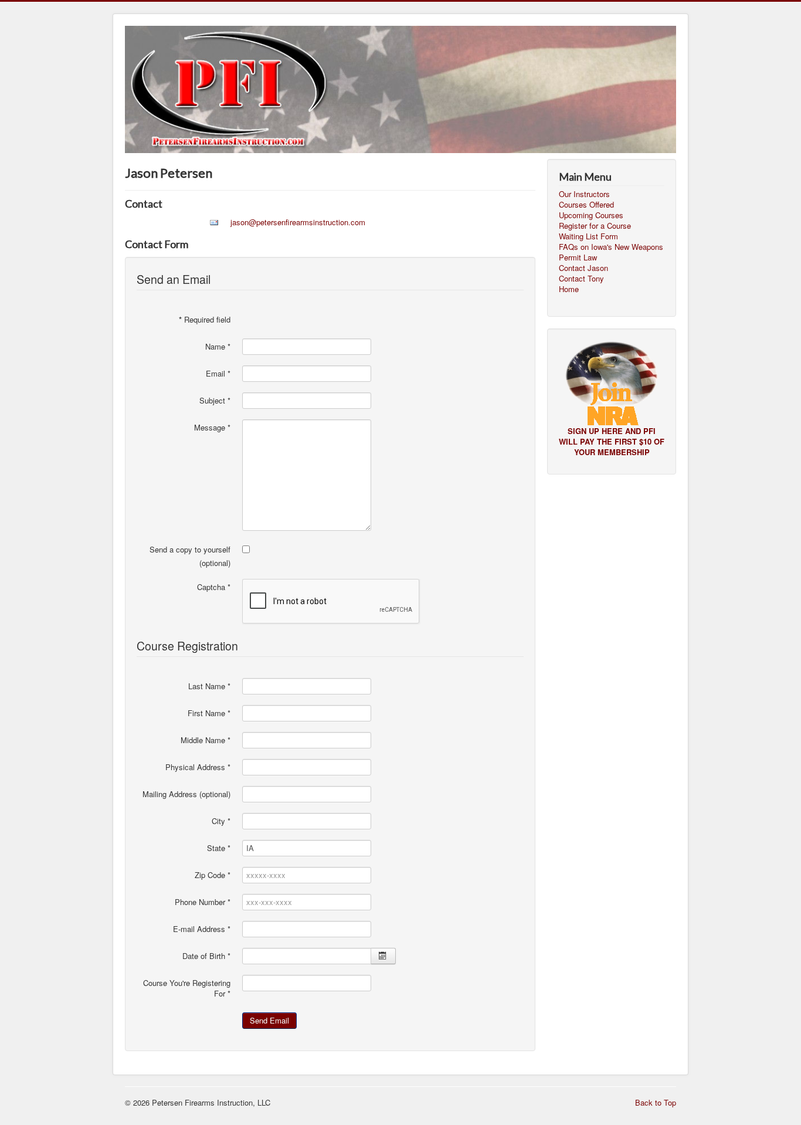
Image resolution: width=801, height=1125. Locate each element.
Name (217, 346)
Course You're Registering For (186, 988)
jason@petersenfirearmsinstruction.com (297, 222)
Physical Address (197, 767)
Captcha (213, 587)
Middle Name (205, 740)
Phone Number (202, 902)
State (218, 848)
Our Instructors (584, 194)
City (221, 821)
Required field (204, 319)
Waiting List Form (588, 236)
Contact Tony (581, 278)
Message (212, 427)
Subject (214, 400)
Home (569, 289)
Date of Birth (206, 956)
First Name (209, 713)
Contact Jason (583, 268)
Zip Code (212, 875)
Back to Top (655, 1102)
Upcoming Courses (591, 215)
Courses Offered (586, 204)
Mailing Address (169, 794)
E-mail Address (201, 929)
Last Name (209, 686)
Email (218, 373)
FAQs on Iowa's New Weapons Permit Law (611, 252)
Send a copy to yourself (190, 549)
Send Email (269, 1020)
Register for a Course (595, 226)
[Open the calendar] (383, 956)
